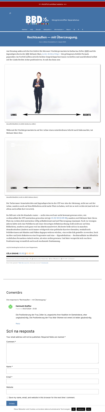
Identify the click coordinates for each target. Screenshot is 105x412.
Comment (11, 342)
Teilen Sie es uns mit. (23, 262)
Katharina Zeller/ (37, 258)
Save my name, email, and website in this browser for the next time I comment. (42, 397)
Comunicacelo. (45, 262)
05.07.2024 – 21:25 (30, 309)
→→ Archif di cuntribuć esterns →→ (52, 4)
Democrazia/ (11, 258)
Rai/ (52, 258)
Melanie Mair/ (44, 258)
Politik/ (27, 258)
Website (9, 387)
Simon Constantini (49, 42)
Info (88, 409)
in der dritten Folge (50, 54)
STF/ (63, 258)
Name (9, 366)
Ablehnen (81, 409)
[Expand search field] (10, 13)
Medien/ (23, 258)
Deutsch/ (72, 258)
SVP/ (66, 258)
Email (9, 377)
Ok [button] (73, 409)
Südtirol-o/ (57, 258)
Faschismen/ (17, 258)
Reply (18, 324)
